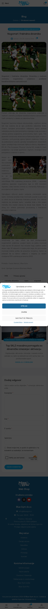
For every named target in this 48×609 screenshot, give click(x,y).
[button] (45, 287)
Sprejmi (24, 306)
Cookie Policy (18, 322)
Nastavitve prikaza (24, 318)
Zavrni (24, 312)
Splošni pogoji (28, 322)
